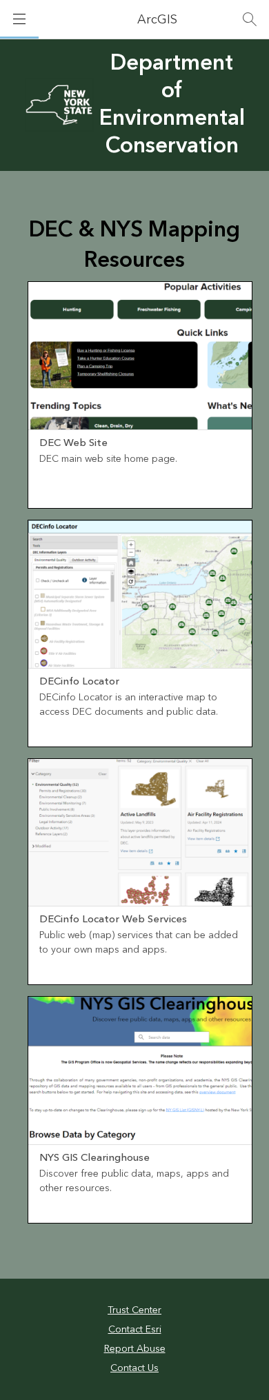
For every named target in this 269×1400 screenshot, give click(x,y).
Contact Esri (134, 1329)
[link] (140, 395)
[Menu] (19, 19)
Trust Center (134, 1310)
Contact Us (134, 1368)
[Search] (249, 19)
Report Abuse (135, 1349)
